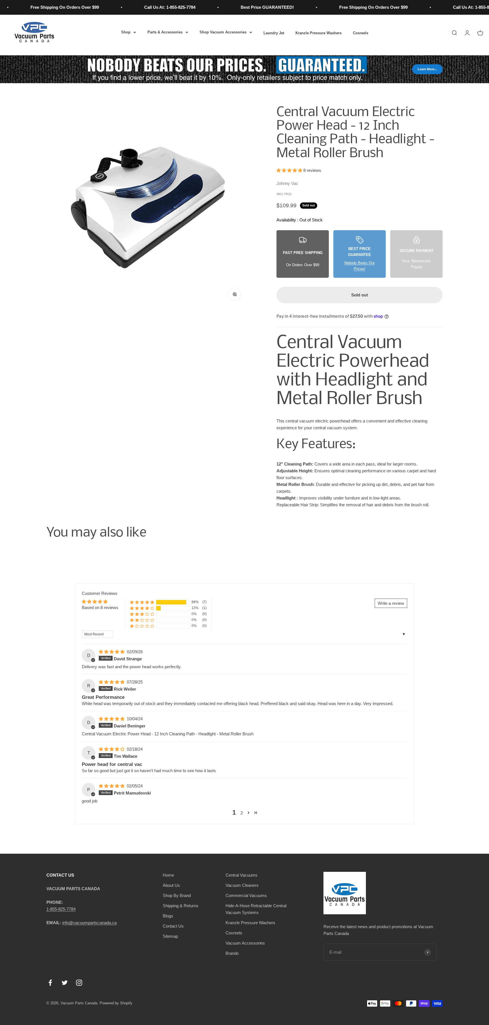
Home (168, 875)
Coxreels (360, 33)
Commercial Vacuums (246, 895)
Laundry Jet (273, 33)
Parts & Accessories (165, 32)
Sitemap (170, 936)
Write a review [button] (391, 603)
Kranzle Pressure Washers (318, 33)
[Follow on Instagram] (79, 982)
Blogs (168, 915)
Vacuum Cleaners (242, 885)
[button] (289, 170)
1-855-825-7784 (61, 909)
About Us (171, 885)
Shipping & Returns (180, 905)
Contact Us (173, 926)
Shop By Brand (177, 895)
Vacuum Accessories (245, 943)
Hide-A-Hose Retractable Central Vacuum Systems (256, 909)
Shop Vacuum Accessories (223, 32)
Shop (125, 32)
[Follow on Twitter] (64, 982)
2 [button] (242, 812)
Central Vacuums (242, 875)
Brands (232, 953)
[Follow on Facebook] (50, 982)
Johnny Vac (287, 183)
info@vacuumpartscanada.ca (89, 922)
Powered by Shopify (116, 1003)
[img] (112, 651)
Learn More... (427, 69)
